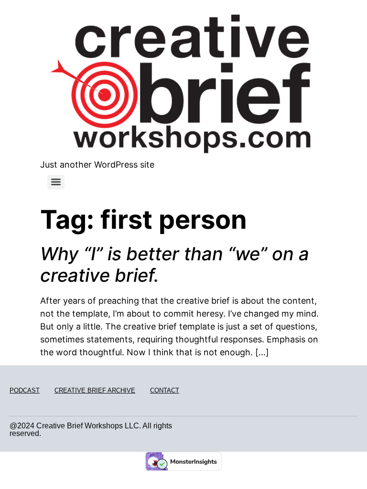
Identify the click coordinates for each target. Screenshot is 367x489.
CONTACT (164, 390)
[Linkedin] (343, 430)
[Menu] (56, 182)
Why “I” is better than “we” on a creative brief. (174, 265)
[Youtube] (354, 430)
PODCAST (25, 390)
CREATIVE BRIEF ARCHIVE (94, 390)
